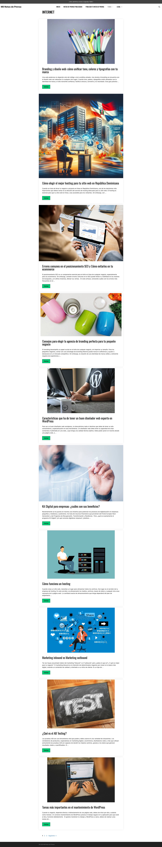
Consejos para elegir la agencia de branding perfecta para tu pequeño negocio (79, 342)
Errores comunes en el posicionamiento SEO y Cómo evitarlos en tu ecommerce (77, 267)
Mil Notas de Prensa (11, 6)
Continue (46, 87)
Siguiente (52, 836)
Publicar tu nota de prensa (95, 7)
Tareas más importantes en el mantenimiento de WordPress (73, 807)
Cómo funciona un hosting (56, 583)
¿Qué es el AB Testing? (54, 733)
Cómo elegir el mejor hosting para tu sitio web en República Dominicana (80, 183)
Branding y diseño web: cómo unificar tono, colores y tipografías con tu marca (80, 70)
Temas (109, 7)
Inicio (58, 7)
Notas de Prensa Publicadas (73, 7)
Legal (118, 7)
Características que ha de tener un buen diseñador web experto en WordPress (77, 419)
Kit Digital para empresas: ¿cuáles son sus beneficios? (71, 506)
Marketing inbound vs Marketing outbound (64, 657)
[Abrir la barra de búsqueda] (159, 7)
